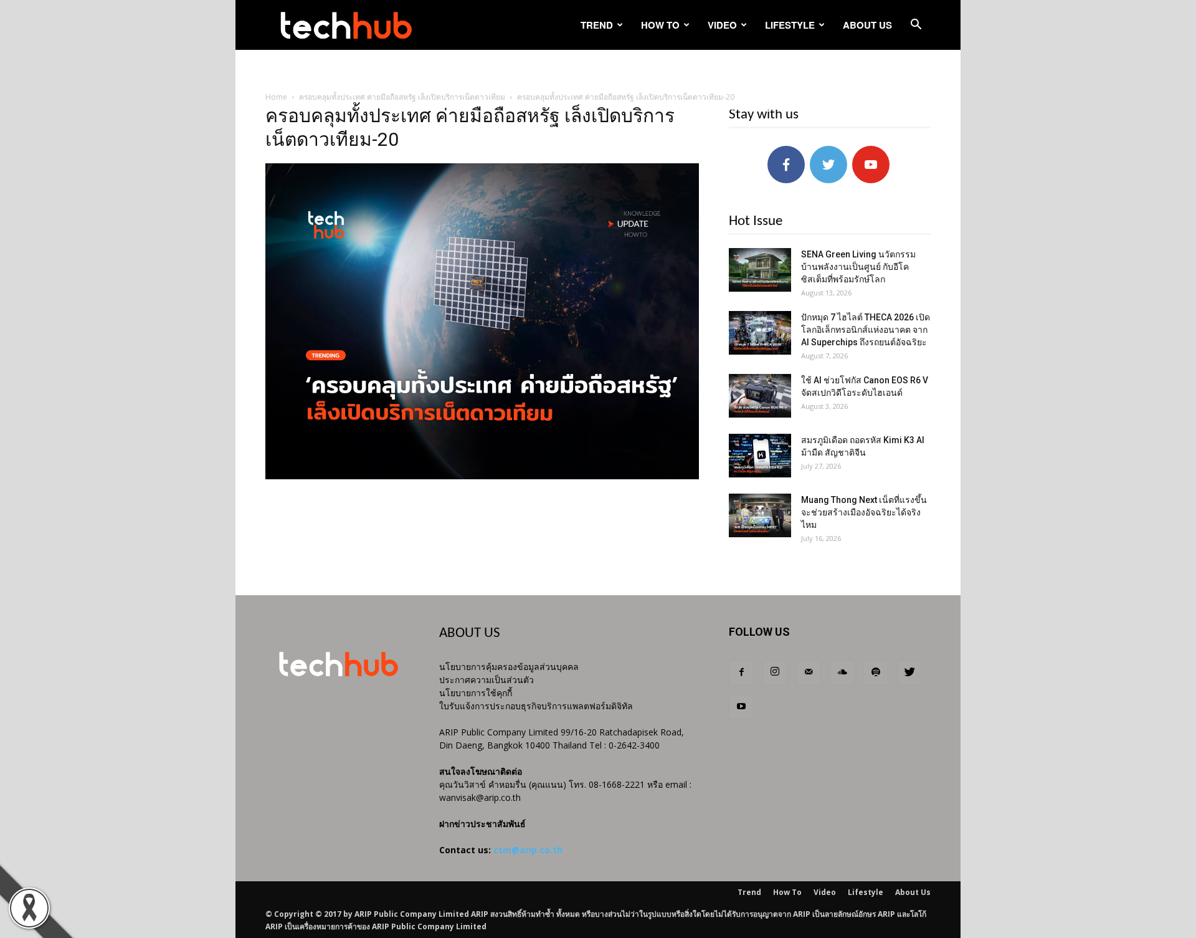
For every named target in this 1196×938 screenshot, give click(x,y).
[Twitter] (909, 672)
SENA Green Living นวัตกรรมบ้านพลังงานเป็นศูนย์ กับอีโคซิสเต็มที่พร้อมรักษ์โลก (858, 266)
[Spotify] (875, 672)
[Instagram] (774, 672)
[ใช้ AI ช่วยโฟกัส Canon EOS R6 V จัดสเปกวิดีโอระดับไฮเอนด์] (760, 396)
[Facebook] (741, 672)
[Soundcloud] (842, 672)
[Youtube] (741, 706)
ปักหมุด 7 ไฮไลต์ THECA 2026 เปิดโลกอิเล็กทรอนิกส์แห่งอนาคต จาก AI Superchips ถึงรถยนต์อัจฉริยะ (865, 329)
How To (660, 25)
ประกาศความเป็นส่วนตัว (486, 680)
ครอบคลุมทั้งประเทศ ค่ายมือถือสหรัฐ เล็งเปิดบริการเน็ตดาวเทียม (402, 97)
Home (276, 97)
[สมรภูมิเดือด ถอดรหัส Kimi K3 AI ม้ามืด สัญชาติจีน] (760, 455)
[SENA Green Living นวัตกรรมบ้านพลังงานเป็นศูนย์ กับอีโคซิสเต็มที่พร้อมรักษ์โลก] (760, 270)
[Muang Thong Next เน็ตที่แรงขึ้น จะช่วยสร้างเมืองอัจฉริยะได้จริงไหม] (760, 515)
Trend (597, 25)
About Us (867, 25)
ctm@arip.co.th (527, 850)
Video (722, 25)
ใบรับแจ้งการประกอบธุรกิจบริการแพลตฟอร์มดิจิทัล (536, 706)
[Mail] (808, 672)
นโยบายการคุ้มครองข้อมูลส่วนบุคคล (509, 666)
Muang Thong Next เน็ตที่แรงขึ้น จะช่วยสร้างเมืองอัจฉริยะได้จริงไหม (864, 512)
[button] (916, 26)
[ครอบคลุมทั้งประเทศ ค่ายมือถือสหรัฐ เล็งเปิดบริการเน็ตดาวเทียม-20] (482, 476)
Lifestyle (790, 25)
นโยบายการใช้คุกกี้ (475, 693)
